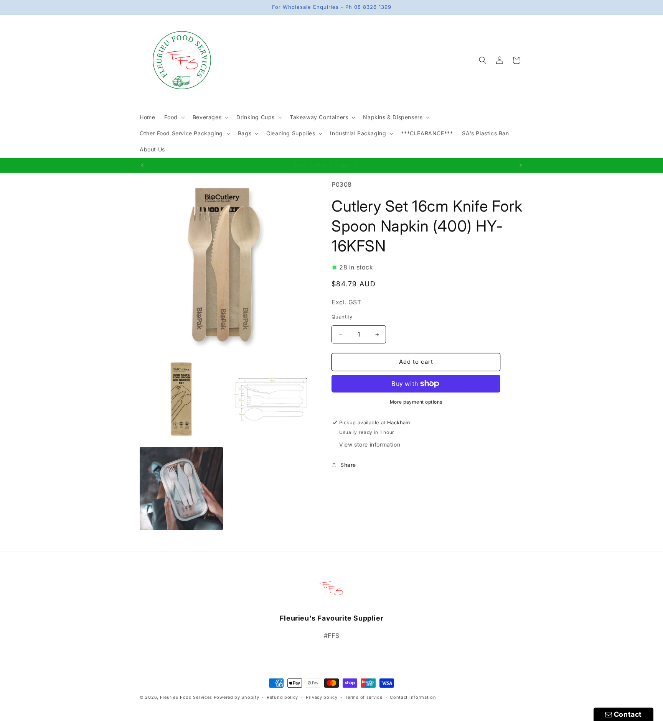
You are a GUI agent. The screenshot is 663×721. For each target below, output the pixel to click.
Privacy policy (322, 697)
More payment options (416, 402)
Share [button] (348, 465)
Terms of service (363, 697)
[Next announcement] (520, 165)
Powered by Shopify (236, 697)
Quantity (342, 317)
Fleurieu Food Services (186, 697)
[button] (174, 117)
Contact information (413, 697)
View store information (369, 444)
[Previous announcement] (142, 165)
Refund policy (282, 697)
